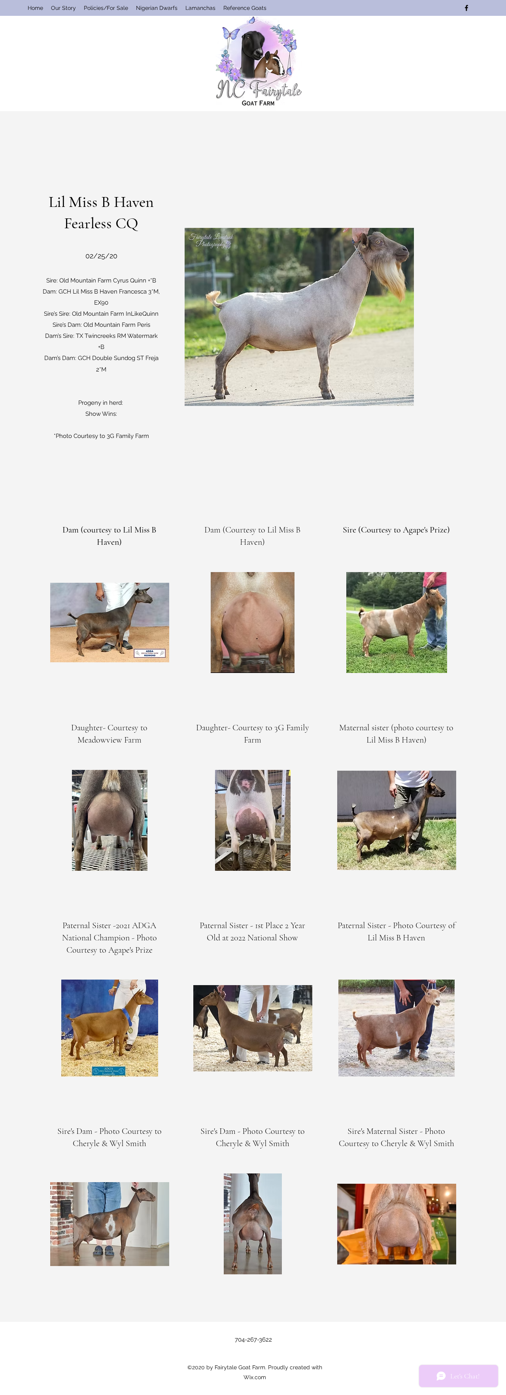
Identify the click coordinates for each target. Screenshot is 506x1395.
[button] (156, 8)
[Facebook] (466, 8)
